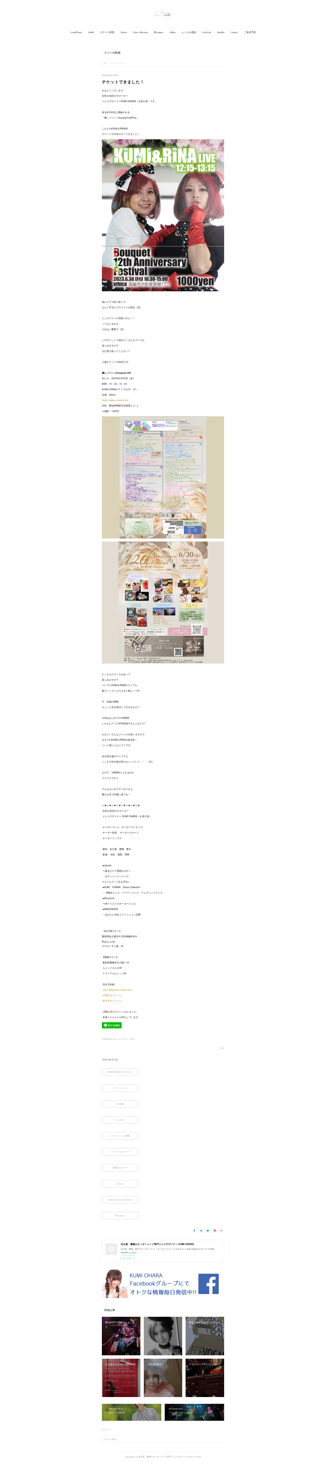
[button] (76, 32)
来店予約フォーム (112, 1000)
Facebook (206, 32)
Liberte (124, 32)
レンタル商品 (189, 32)
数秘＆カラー (120, 1167)
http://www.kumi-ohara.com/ (118, 989)
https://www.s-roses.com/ (115, 400)
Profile (91, 32)
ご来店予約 (250, 32)
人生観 (120, 1103)
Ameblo (220, 32)
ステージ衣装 (107, 32)
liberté (120, 1183)
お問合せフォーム (112, 995)
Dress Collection (140, 32)
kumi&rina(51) (107, 1039)
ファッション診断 (120, 1135)
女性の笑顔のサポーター (120, 1072)
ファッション (120, 1087)
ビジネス (120, 1119)
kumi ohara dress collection (120, 1199)
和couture (158, 32)
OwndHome (76, 32)
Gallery (172, 32)
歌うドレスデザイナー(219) (124, 1039)
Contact (234, 32)
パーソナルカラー (120, 1151)
